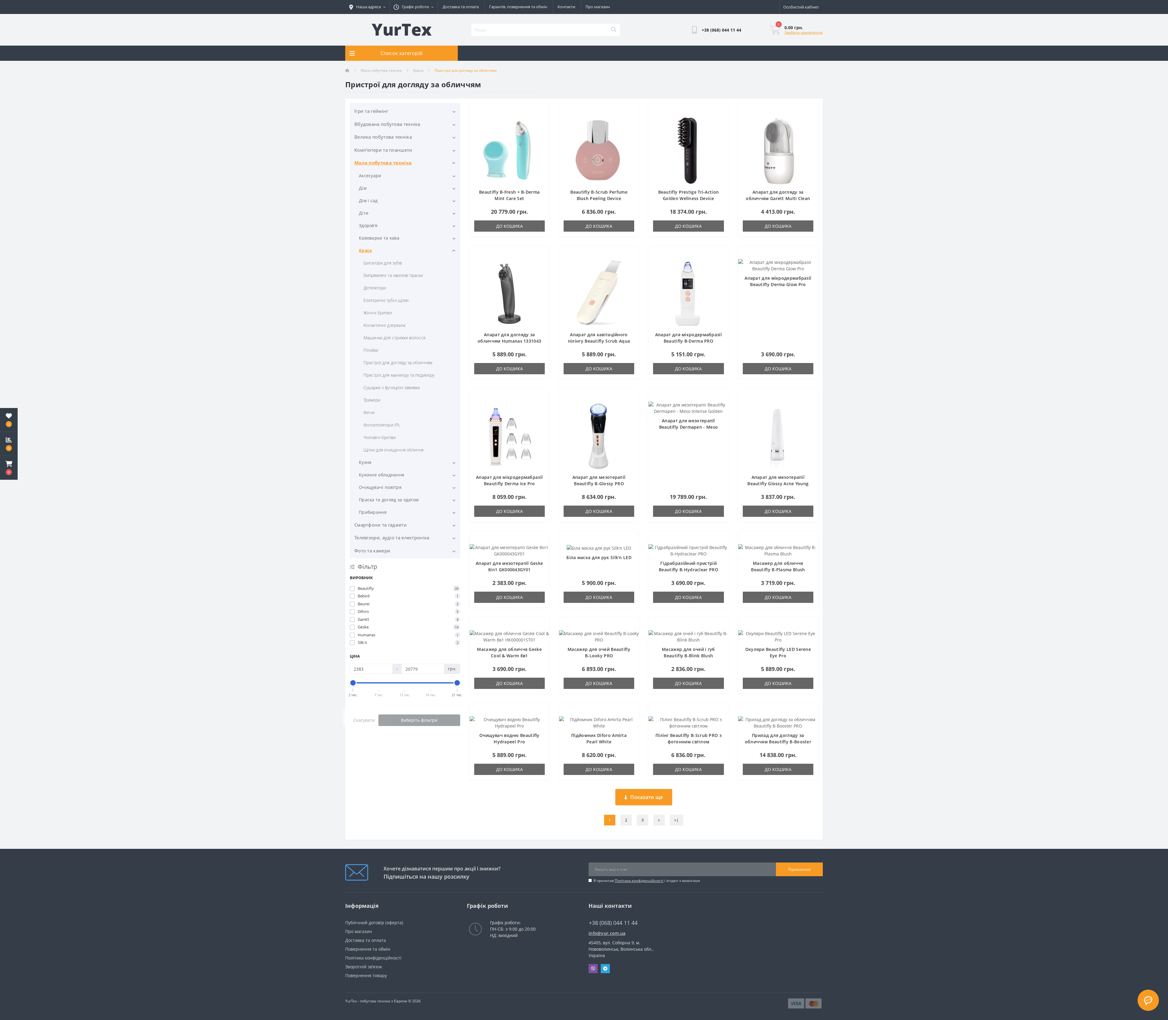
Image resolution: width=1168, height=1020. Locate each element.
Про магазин (598, 6)
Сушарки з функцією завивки (391, 387)
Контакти (566, 6)
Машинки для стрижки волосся (394, 338)
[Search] (613, 30)
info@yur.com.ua (607, 933)
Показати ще (646, 797)
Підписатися (799, 869)
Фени (368, 412)
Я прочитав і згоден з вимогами (646, 880)
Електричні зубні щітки (385, 300)
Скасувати (364, 720)
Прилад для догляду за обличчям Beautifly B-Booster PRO (778, 741)
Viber (593, 968)
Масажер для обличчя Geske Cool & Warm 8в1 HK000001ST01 (509, 655)
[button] (9, 468)
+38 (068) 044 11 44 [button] (613, 922)
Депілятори (374, 288)
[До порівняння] (540, 120)
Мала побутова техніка (381, 70)
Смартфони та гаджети (380, 525)
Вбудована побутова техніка (387, 124)
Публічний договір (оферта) (374, 922)
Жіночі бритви (377, 313)
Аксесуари (370, 175)
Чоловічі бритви (379, 437)
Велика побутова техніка (383, 137)
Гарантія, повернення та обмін (518, 6)
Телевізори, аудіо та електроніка (391, 537)
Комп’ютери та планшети (383, 150)
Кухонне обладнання (381, 475)
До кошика (509, 226)
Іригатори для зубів (382, 263)
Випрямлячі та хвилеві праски (393, 275)
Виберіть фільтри (419, 720)
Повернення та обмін (367, 949)
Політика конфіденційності (639, 880)
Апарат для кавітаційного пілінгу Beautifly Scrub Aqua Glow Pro (599, 341)
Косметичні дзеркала (384, 325)
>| (676, 820)
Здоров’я (368, 225)
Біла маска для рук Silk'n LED (598, 557)
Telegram (605, 968)
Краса (418, 70)
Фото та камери (372, 551)
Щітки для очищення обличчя (393, 450)
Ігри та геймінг (371, 111)
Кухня (365, 462)
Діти (363, 213)
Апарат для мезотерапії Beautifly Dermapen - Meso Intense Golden (688, 427)
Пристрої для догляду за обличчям (397, 362)
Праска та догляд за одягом (389, 500)
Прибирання (373, 512)
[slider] (353, 682)
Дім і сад (368, 200)
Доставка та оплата (461, 6)
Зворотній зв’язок (363, 967)
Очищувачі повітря (380, 487)
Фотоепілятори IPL (381, 425)
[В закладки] (540, 111)
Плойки (370, 350)
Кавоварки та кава (379, 238)
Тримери (371, 400)
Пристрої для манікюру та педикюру (398, 375)
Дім (363, 188)
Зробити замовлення (803, 32)
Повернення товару (366, 975)
